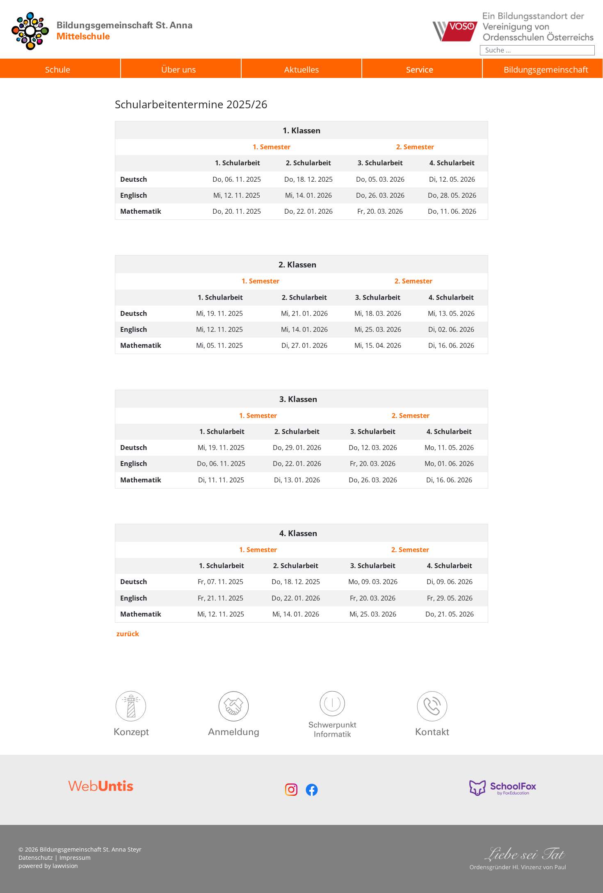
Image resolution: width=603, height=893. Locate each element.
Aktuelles (301, 69)
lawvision (65, 866)
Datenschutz (35, 857)
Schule (57, 69)
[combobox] (537, 50)
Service (419, 69)
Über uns (178, 69)
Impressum (75, 857)
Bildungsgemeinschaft (546, 70)
